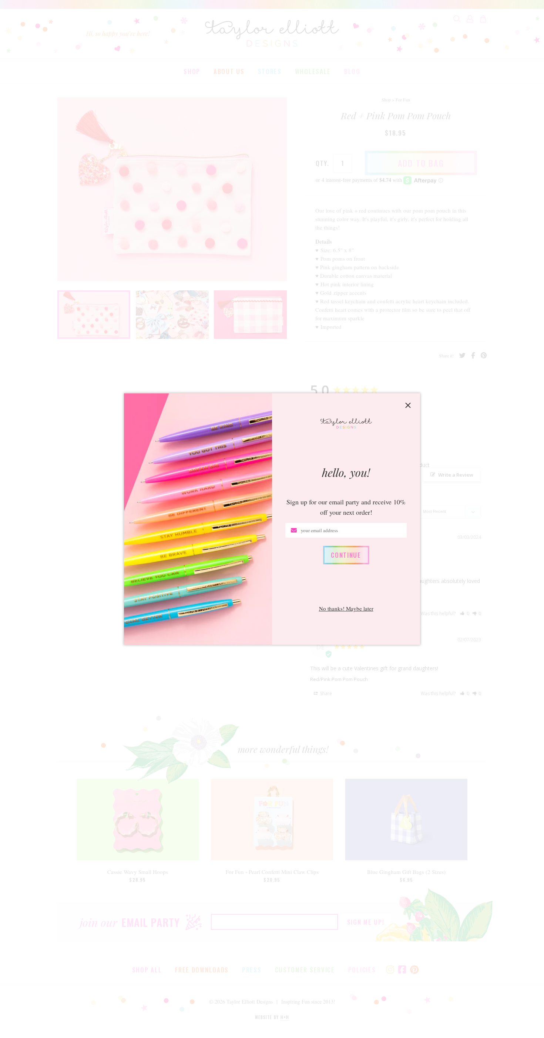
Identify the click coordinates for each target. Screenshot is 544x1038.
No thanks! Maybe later (346, 608)
